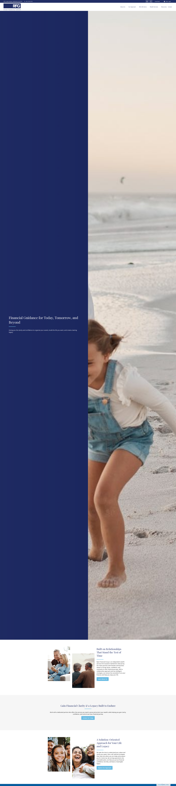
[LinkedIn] (147, 1)
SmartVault (157, 1)
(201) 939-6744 (29, 1)
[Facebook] (150, 1)
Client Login (168, 1)
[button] (123, 6)
